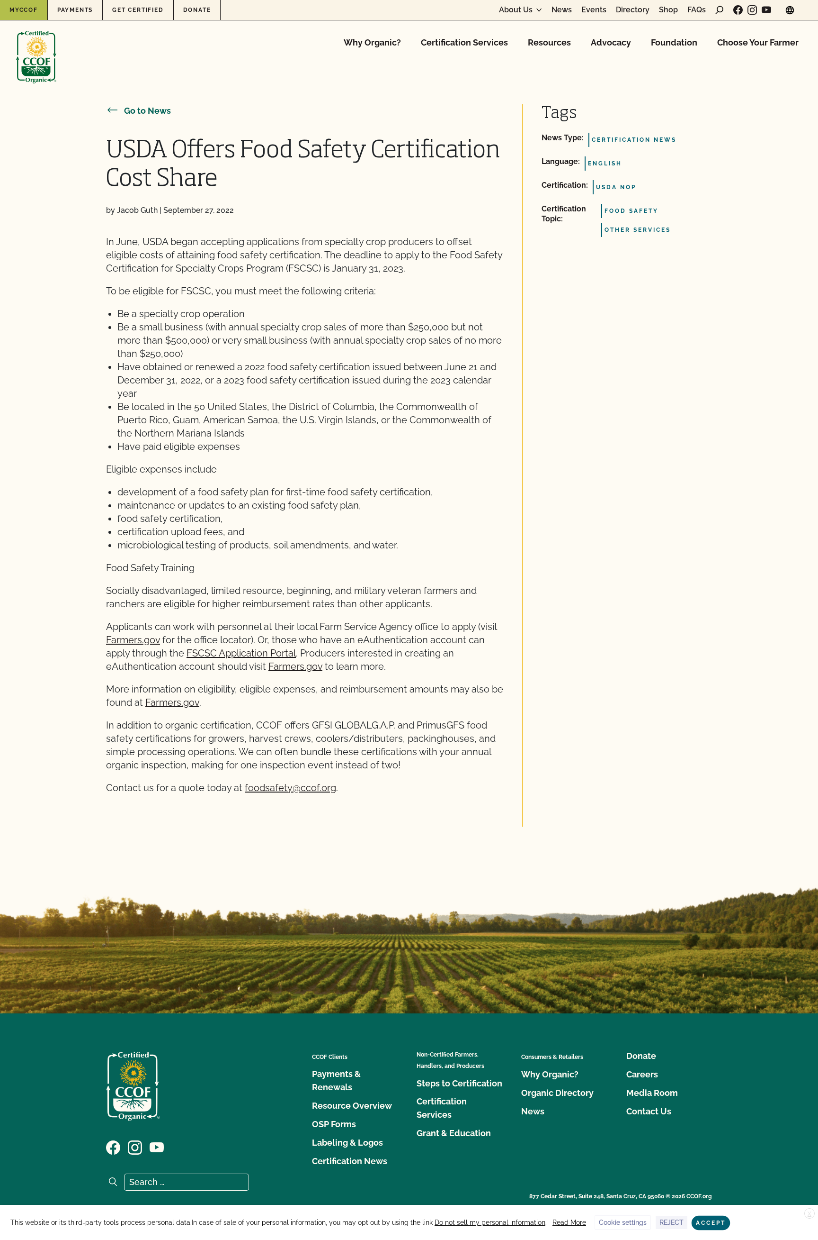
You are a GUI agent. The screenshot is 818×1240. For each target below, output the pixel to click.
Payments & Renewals (336, 1080)
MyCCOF (23, 10)
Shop (668, 10)
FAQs (696, 10)
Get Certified (137, 10)
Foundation (674, 42)
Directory (632, 10)
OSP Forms (334, 1124)
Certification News (349, 1161)
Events (593, 10)
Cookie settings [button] (623, 1222)
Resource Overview (352, 1106)
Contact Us (648, 1111)
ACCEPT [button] (711, 1223)
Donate (197, 10)
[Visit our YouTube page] (766, 10)
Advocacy (611, 42)
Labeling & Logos (347, 1143)
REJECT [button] (671, 1222)
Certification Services (464, 42)
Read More (569, 1222)
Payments (75, 10)
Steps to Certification (459, 1083)
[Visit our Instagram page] (752, 10)
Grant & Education (454, 1133)
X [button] (809, 1214)
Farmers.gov (133, 640)
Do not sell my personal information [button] (490, 1222)
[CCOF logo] (36, 47)
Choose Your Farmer (758, 42)
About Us (516, 10)
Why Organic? (372, 42)
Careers (642, 1074)
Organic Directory (557, 1093)
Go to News (147, 111)
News (561, 10)
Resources (549, 42)
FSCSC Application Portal (241, 653)
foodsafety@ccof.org (290, 787)
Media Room (652, 1093)
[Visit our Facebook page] (738, 10)
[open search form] (719, 10)
